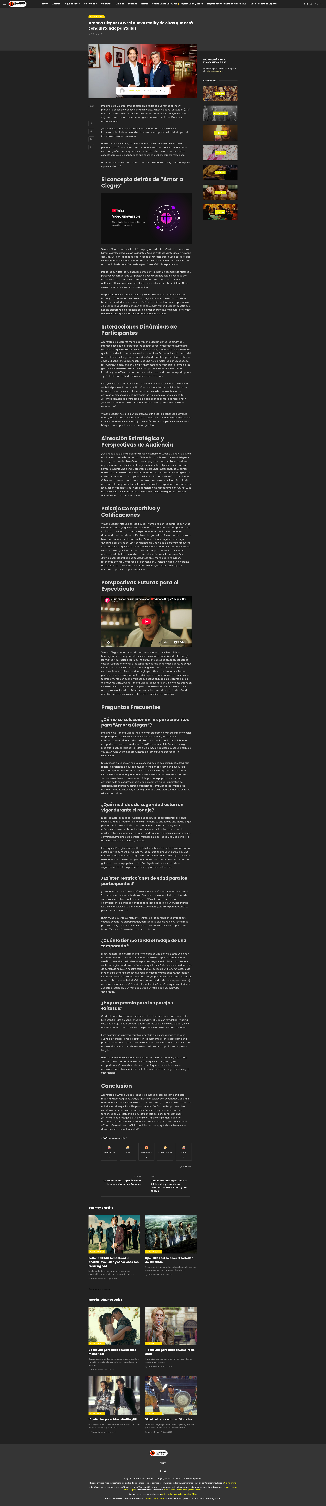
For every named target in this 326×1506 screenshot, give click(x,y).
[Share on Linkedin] (91, 147)
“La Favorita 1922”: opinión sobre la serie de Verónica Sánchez (122, 1182)
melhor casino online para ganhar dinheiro (182, 1490)
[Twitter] (165, 1471)
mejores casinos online (154, 1498)
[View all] (220, 93)
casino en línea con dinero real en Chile (178, 1494)
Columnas (106, 3)
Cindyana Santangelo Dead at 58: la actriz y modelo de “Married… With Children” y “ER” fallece (169, 1185)
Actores (56, 3)
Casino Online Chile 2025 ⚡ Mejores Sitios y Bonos (177, 3)
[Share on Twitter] (91, 132)
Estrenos (132, 3)
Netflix (144, 3)
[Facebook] (160, 1471)
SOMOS (163, 1463)
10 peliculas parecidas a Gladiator (168, 1419)
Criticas (120, 3)
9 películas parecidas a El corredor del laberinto (169, 1260)
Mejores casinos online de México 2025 (226, 3)
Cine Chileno (90, 3)
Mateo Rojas (134, 90)
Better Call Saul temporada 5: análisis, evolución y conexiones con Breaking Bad (114, 1262)
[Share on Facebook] (91, 124)
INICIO (45, 3)
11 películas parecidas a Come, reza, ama (170, 1352)
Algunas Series (72, 3)
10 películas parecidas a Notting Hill (113, 1419)
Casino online (230, 1483)
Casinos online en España (263, 3)
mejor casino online (214, 71)
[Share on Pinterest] (91, 139)
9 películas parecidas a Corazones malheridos (112, 1352)
